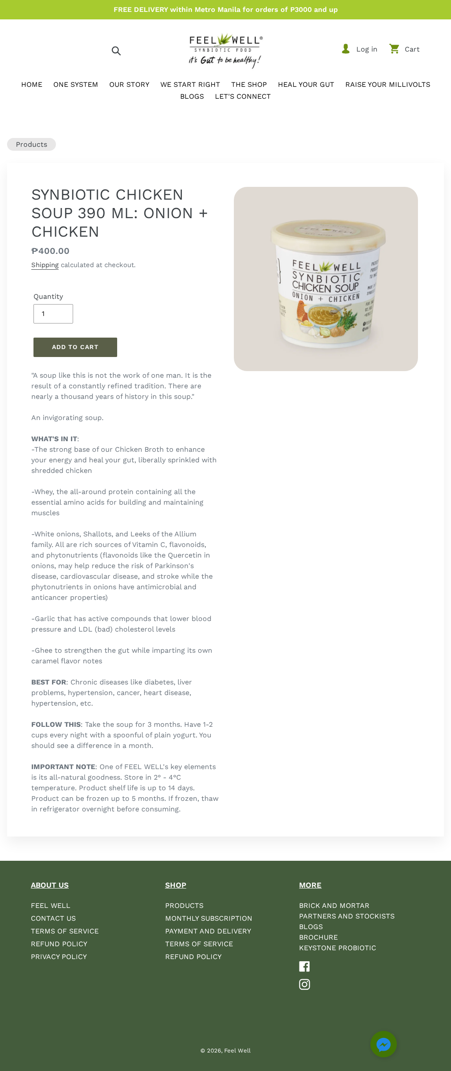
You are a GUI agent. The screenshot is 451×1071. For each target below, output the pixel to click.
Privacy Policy (59, 956)
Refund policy (193, 956)
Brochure (318, 937)
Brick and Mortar (334, 905)
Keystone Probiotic (337, 948)
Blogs (311, 926)
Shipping (45, 265)
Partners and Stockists (347, 916)
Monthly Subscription (208, 918)
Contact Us (53, 918)
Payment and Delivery (208, 931)
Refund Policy (59, 944)
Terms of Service (65, 931)
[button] (383, 1045)
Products (31, 144)
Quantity (48, 296)
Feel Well (50, 905)
